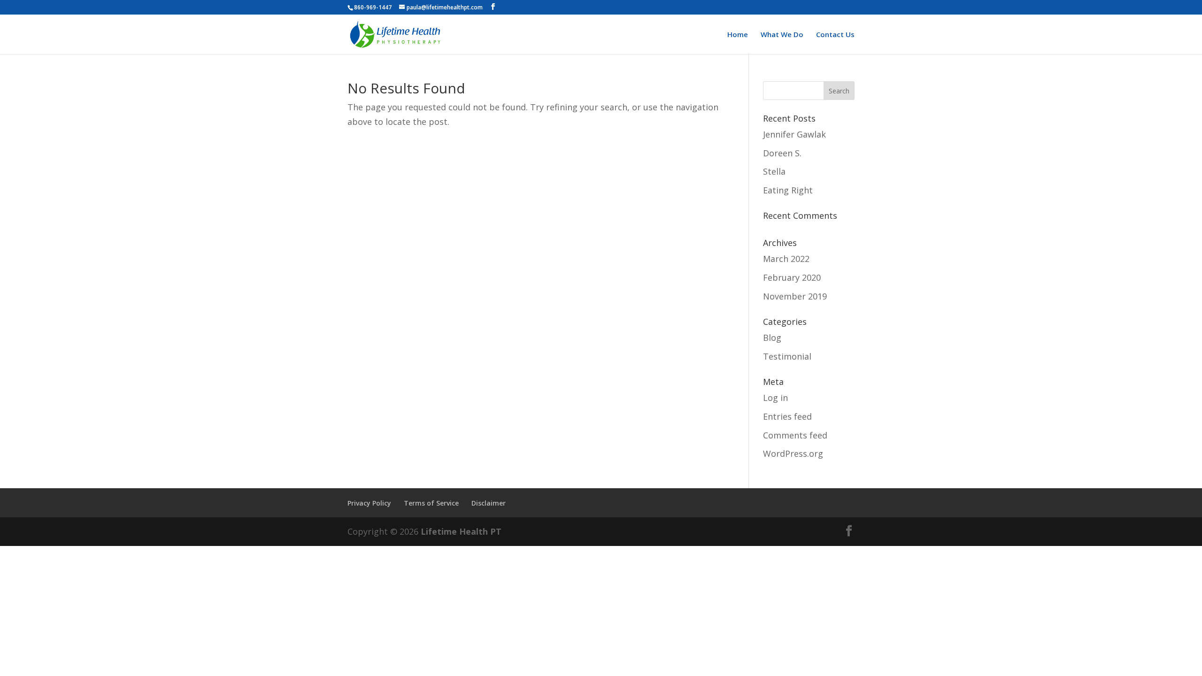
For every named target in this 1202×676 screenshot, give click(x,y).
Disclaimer (488, 503)
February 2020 (792, 277)
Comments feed (795, 435)
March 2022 (786, 258)
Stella (774, 171)
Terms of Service (431, 503)
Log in (775, 397)
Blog (772, 337)
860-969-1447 (373, 7)
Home (737, 35)
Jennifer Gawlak (794, 134)
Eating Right (788, 190)
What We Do (782, 35)
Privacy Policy (369, 503)
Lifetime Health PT (461, 531)
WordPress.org (793, 453)
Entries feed (787, 416)
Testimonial (787, 356)
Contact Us (835, 35)
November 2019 (795, 296)
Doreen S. (782, 153)
